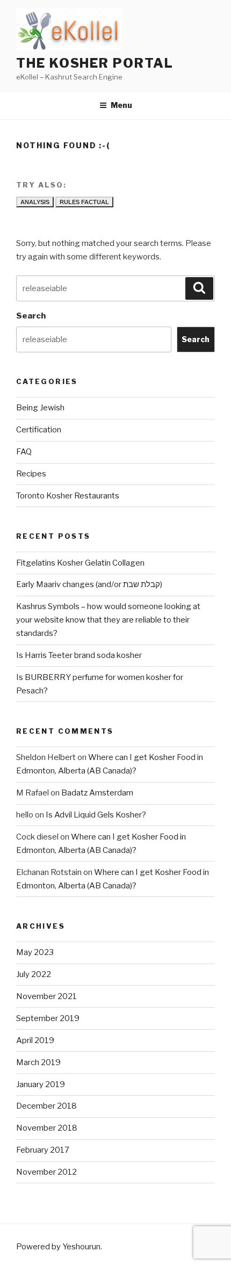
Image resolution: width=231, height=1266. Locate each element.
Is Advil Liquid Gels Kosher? (96, 815)
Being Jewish (40, 408)
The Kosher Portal (95, 63)
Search (31, 316)
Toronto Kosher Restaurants (67, 496)
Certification (38, 430)
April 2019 (35, 1040)
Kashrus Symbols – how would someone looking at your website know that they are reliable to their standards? (108, 620)
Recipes (31, 474)
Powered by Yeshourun (58, 1246)
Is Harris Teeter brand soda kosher (79, 655)
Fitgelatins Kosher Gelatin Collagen (80, 563)
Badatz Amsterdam (97, 793)
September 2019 (48, 1018)
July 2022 (33, 974)
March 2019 (38, 1062)
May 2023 (35, 952)
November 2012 (46, 1172)
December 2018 (46, 1106)
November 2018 (46, 1128)
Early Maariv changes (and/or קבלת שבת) (89, 584)
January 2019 (40, 1084)
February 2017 (42, 1150)
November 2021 (46, 996)
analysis (34, 202)
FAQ (24, 452)
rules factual (84, 202)
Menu (121, 105)
